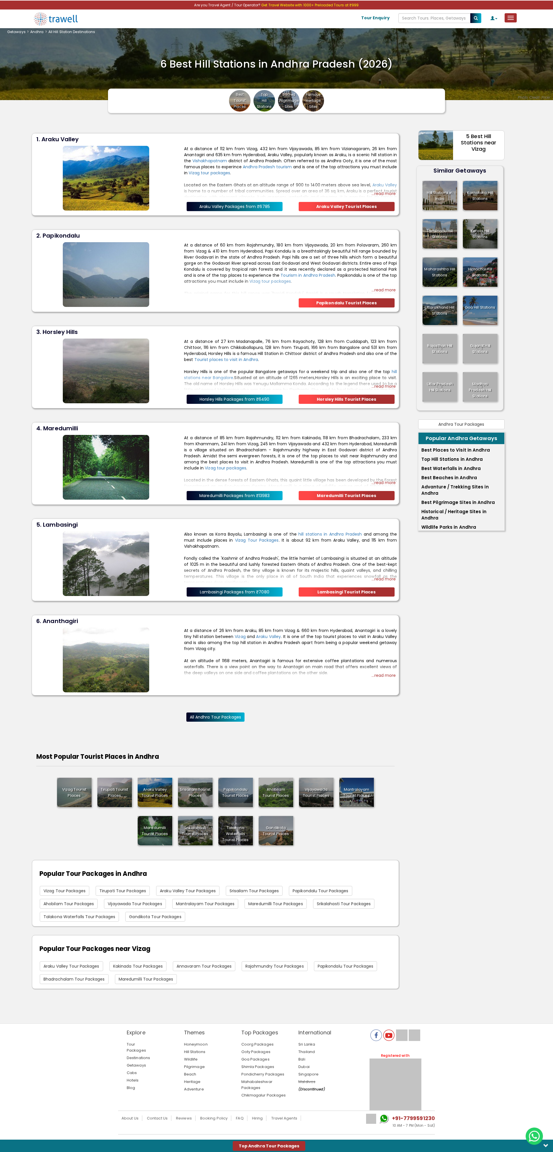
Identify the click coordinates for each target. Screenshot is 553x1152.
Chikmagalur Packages (263, 1095)
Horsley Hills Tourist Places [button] (346, 399)
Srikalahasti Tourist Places (195, 830)
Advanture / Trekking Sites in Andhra (455, 490)
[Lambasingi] (106, 563)
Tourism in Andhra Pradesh (308, 275)
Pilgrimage (194, 1066)
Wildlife (191, 1059)
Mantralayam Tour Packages (205, 904)
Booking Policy (214, 1118)
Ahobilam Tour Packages (68, 904)
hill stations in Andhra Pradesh (330, 534)
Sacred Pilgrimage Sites (289, 100)
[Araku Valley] (106, 178)
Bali (301, 1059)
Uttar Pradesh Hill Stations (440, 387)
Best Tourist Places (240, 100)
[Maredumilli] (106, 467)
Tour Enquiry (375, 18)
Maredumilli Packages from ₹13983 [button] (234, 495)
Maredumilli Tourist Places (155, 830)
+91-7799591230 (413, 1118)
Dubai (304, 1066)
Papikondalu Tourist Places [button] (346, 303)
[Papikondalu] (106, 274)
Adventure (194, 1089)
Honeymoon (196, 1044)
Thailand (306, 1051)
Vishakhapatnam (209, 161)
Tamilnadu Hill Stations (440, 234)
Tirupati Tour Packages (122, 891)
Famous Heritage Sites (313, 100)
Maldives (306, 1081)
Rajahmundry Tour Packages (274, 966)
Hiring (257, 1118)
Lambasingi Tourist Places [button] (346, 592)
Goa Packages (255, 1059)
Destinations (138, 1058)
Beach (190, 1074)
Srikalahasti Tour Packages (344, 904)
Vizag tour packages (209, 173)
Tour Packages (136, 1047)
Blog (131, 1087)
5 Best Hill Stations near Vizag (478, 142)
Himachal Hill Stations (480, 272)
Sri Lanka (306, 1044)
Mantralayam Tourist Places (356, 792)
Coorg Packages (257, 1044)
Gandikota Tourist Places (276, 830)
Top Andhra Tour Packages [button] (269, 1146)
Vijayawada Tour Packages (135, 904)
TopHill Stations (264, 100)
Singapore (308, 1074)
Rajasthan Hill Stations (439, 348)
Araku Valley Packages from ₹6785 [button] (234, 206)
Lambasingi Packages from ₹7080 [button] (234, 592)
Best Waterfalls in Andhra (451, 468)
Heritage (192, 1081)
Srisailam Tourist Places (195, 792)
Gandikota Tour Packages (155, 917)
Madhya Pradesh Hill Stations (480, 390)
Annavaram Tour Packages (204, 966)
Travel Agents (284, 1118)
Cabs (132, 1072)
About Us (130, 1118)
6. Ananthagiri (57, 621)
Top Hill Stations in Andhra (452, 459)
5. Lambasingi (57, 525)
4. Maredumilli (57, 428)
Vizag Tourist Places (74, 792)
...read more (384, 193)
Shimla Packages (257, 1066)
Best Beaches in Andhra (449, 478)
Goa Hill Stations (480, 307)
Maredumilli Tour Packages (275, 904)
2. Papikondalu (58, 236)
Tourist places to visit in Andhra (226, 359)
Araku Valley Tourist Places (155, 792)
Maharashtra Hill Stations (439, 272)
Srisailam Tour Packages (254, 891)
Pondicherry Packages (263, 1074)
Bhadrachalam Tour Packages (74, 979)
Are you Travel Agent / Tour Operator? (227, 5)
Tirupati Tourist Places (114, 792)
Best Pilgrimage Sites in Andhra (458, 502)
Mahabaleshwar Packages (256, 1084)
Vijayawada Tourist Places (316, 792)
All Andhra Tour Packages (215, 717)
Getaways (16, 31)
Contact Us (157, 1118)
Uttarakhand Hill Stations (440, 310)
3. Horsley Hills (57, 332)
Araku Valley (268, 636)
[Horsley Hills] (106, 370)
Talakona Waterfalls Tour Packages (79, 917)
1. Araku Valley (57, 139)
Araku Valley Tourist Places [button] (346, 206)
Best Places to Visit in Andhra (455, 450)
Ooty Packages (255, 1051)
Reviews (184, 1118)
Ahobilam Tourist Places (276, 792)
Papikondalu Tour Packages (321, 891)
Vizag (240, 636)
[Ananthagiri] (106, 659)
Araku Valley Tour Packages (188, 891)
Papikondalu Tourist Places (235, 792)
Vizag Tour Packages (257, 540)
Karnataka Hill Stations (480, 195)
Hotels (133, 1080)
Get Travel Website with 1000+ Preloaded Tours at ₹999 (310, 5)
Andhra (37, 31)
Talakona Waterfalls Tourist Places (235, 833)
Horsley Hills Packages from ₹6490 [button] (234, 399)
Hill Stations (194, 1051)
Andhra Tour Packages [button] (461, 424)
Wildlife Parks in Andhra (448, 527)
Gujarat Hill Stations (480, 348)
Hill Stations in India (439, 195)
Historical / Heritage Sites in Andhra (453, 515)
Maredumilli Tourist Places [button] (346, 495)
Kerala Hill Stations (480, 234)
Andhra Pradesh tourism (267, 167)
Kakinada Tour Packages (138, 966)
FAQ (239, 1118)
